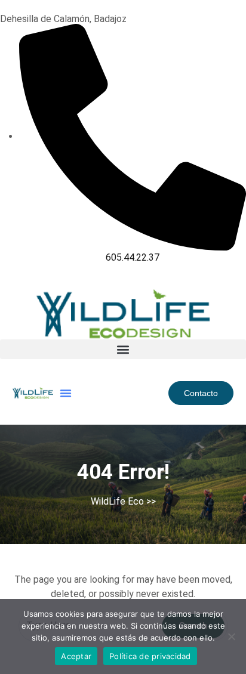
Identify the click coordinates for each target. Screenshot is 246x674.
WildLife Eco (117, 501)
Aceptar (76, 656)
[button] (123, 349)
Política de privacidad (150, 656)
